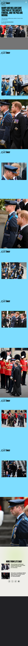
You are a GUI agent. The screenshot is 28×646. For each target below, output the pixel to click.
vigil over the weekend (14, 340)
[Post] (12, 581)
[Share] (9, 581)
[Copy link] (15, 581)
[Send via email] (19, 581)
